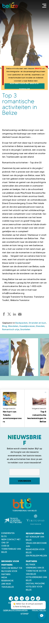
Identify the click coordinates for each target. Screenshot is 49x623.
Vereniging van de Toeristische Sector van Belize (36, 571)
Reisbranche (7, 580)
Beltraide (30, 564)
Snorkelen (25, 329)
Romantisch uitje (10, 329)
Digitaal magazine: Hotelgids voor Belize (35, 586)
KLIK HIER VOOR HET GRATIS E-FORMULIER (24, 86)
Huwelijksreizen (27, 326)
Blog (4, 326)
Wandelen (13, 326)
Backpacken (21, 323)
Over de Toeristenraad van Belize (11, 549)
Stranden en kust (37, 323)
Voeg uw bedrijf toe (11, 568)
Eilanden (40, 326)
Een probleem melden (36, 555)
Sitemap (25, 614)
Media (4, 577)
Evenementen (7, 533)
